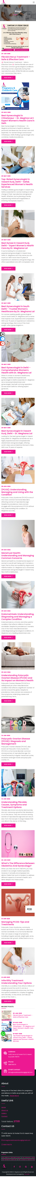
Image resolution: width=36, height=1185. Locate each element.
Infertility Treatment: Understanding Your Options (16, 981)
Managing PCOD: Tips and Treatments (15, 923)
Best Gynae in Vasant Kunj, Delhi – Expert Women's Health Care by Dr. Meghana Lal (17, 246)
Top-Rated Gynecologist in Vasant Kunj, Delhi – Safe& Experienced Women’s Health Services (17, 183)
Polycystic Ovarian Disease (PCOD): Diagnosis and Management (15, 741)
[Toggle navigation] (34, 2)
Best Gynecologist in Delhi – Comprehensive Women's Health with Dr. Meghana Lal (16, 370)
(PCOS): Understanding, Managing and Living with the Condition (17, 492)
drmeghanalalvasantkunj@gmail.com (16, 1140)
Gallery (4, 1113)
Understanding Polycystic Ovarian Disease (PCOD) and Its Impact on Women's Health (17, 678)
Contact (4, 1116)
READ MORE (8, 78)
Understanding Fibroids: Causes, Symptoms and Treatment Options (14, 805)
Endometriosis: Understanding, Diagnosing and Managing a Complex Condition (17, 617)
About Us (4, 1110)
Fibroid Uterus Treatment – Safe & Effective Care (15, 58)
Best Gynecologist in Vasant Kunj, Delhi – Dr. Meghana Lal (16, 432)
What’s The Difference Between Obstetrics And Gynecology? (18, 864)
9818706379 (7, 1145)
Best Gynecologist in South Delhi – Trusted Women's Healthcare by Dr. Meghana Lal (18, 309)
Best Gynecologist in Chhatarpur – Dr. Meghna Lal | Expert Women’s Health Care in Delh (17, 119)
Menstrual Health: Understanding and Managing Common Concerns (17, 556)
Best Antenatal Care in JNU (9, 1159)
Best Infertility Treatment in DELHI (11, 1157)
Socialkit (26, 1174)
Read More (14, 1096)
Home (15, 15)
